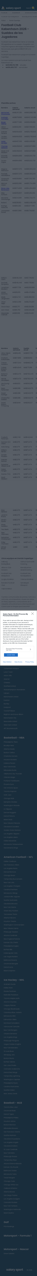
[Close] (33, 614)
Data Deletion (7, 662)
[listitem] (18, 649)
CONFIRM (11, 655)
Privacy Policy (29, 662)
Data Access (18, 662)
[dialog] (18, 638)
